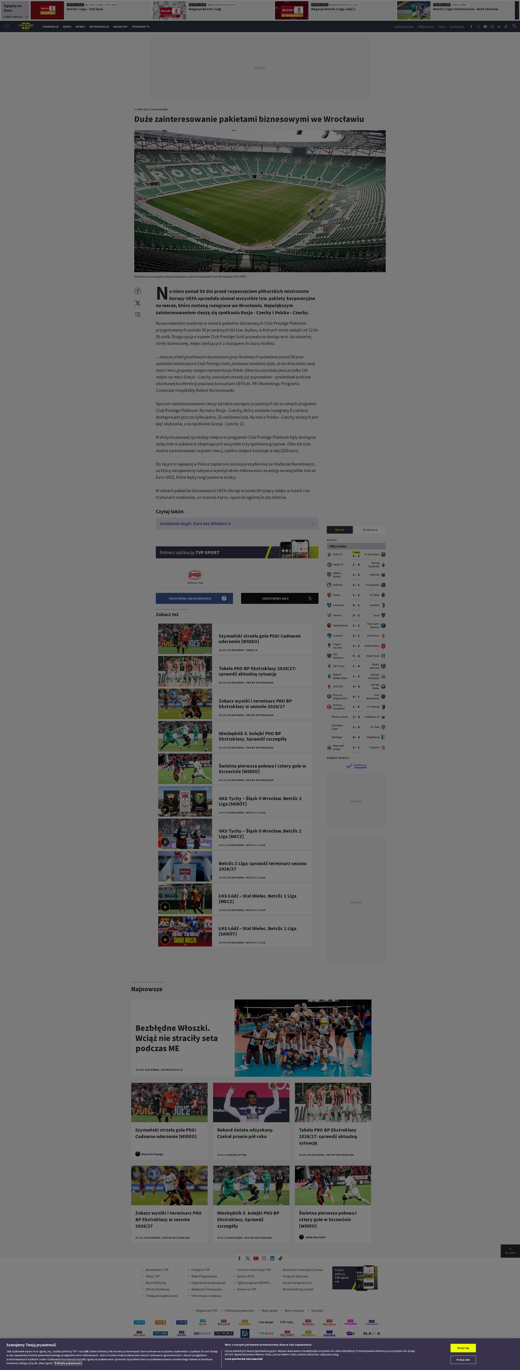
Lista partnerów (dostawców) (244, 1359)
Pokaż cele (463, 1359)
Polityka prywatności (68, 1363)
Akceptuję (463, 1348)
